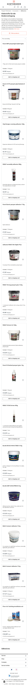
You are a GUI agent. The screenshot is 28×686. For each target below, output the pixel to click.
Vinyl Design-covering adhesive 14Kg (13, 124)
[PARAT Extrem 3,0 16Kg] (14, 335)
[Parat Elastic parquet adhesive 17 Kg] (14, 215)
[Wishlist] (18, 7)
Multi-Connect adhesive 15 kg (11, 526)
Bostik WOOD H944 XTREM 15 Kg (12, 445)
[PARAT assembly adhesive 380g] (14, 175)
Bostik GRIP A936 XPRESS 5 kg (12, 486)
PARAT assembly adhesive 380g (12, 164)
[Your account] (21, 7)
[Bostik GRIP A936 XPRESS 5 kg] (14, 496)
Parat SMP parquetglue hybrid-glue (13, 43)
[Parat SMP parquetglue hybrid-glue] (14, 54)
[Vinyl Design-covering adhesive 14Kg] (14, 135)
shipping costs (16, 679)
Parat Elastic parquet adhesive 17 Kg (14, 204)
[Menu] (3, 7)
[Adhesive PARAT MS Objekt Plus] (14, 255)
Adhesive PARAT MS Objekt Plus (12, 244)
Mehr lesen (16, 29)
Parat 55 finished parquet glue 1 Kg (13, 365)
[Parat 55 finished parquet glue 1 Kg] (14, 376)
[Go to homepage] (14, 3)
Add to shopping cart (14, 77)
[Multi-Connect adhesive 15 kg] (14, 536)
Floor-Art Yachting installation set (13, 606)
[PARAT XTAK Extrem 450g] (14, 416)
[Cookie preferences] (4, 682)
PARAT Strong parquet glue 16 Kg (12, 285)
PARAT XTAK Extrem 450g (10, 405)
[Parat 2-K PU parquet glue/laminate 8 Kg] (14, 94)
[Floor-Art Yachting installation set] (14, 617)
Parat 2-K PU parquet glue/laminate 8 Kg (14, 84)
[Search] (14, 7)
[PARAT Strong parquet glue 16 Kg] (14, 295)
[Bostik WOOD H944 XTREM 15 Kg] (14, 456)
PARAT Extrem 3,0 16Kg (9, 325)
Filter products (15, 33)
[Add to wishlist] (22, 58)
